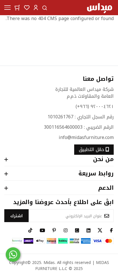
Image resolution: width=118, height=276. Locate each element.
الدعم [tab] (106, 188)
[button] (36, 7)
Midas (49, 263)
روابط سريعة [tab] (96, 174)
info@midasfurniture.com (86, 137)
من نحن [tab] (103, 160)
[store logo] (99, 8)
